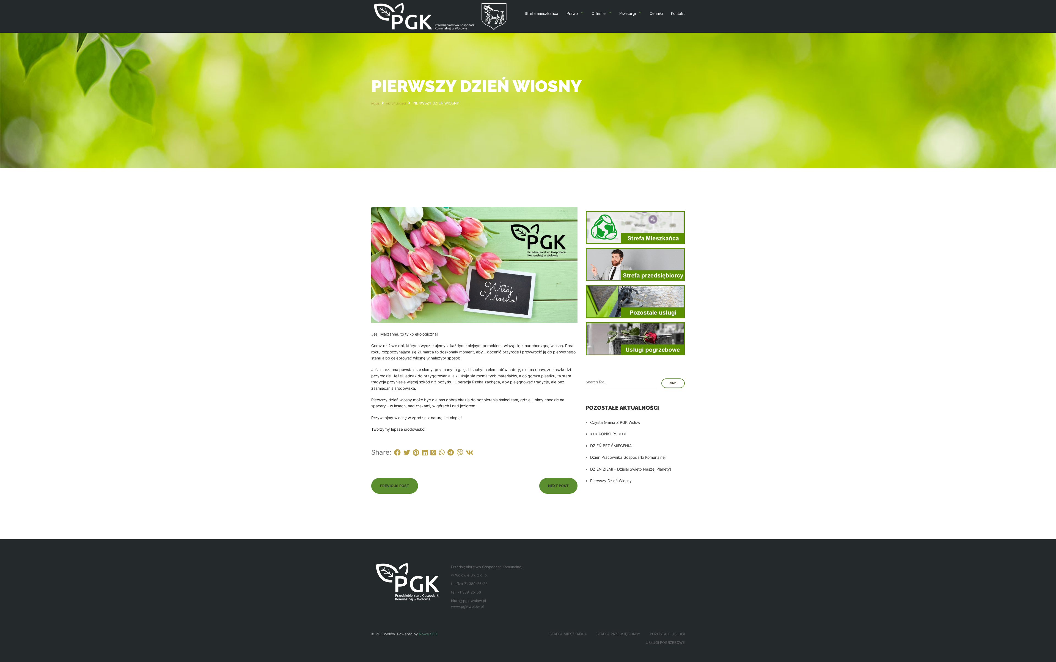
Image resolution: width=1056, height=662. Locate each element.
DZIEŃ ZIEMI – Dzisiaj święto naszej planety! (630, 469)
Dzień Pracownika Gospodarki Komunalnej (628, 457)
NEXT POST (558, 486)
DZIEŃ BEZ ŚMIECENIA (611, 445)
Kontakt (678, 13)
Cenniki (656, 13)
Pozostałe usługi (667, 634)
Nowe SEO (428, 634)
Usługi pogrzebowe (665, 642)
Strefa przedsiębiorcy (618, 634)
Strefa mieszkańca (541, 13)
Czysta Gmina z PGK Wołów (615, 422)
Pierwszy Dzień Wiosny (611, 480)
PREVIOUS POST (394, 486)
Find (673, 383)
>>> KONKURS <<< (608, 434)
